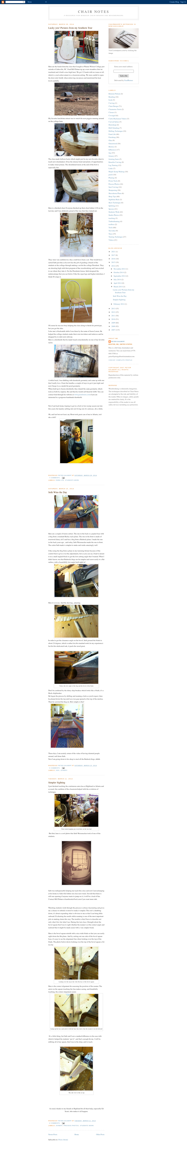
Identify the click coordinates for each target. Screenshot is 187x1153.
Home (76, 1134)
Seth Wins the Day (57, 492)
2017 (113, 255)
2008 (113, 326)
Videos (111, 240)
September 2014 (120, 276)
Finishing (112, 137)
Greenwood (113, 143)
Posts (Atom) (63, 1139)
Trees (110, 234)
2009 (113, 322)
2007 (113, 330)
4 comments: (55, 1123)
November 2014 (120, 269)
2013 (113, 308)
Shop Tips (112, 196)
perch (111, 174)
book (110, 100)
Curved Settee (114, 122)
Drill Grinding (114, 128)
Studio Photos (114, 215)
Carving (112, 103)
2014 (113, 266)
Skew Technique (115, 202)
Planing (111, 177)
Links (111, 168)
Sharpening (113, 190)
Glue (110, 140)
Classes (111, 112)
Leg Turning (113, 165)
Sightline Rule (114, 199)
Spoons (111, 209)
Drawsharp (112, 125)
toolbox (111, 224)
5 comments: (55, 768)
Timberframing (114, 221)
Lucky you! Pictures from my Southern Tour (70, 27)
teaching (112, 218)
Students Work (72, 480)
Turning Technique (116, 237)
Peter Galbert (118, 341)
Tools (111, 227)
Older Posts (100, 1134)
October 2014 (119, 272)
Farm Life (60, 480)
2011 (113, 315)
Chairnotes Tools (115, 109)
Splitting (112, 206)
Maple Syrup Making (116, 171)
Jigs (57, 770)
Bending (112, 97)
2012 (113, 312)
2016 (113, 258)
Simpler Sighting (56, 782)
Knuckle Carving (115, 162)
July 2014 (117, 279)
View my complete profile (120, 360)
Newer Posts (52, 1134)
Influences (112, 149)
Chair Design (113, 106)
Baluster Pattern (114, 93)
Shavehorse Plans (115, 193)
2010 (113, 319)
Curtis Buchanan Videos (118, 118)
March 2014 (118, 286)
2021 (113, 251)
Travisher (112, 230)
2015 (113, 262)
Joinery (64, 770)
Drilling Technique (116, 131)
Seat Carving (113, 187)
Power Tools (113, 181)
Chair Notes (93, 11)
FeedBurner (128, 80)
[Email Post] (63, 477)
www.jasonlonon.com (82, 394)
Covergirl (112, 115)
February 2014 (119, 304)
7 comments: (55, 477)
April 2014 (118, 283)
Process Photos (71, 1125)
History (111, 146)
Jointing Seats (114, 159)
